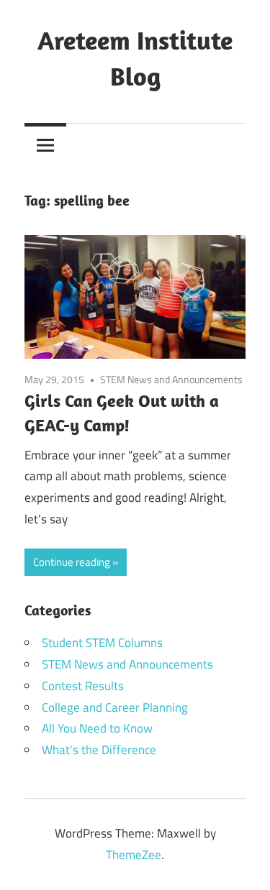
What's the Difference (99, 749)
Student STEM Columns (102, 642)
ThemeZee (133, 854)
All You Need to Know (97, 728)
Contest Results (83, 685)
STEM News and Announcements (171, 379)
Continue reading (71, 562)
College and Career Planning (115, 707)
